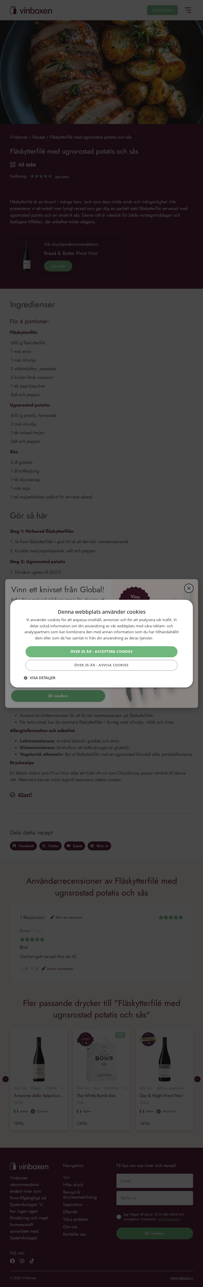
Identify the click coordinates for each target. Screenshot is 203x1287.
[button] (39, 677)
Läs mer (161, 638)
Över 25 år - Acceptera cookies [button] (101, 651)
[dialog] (101, 643)
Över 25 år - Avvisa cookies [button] (101, 665)
